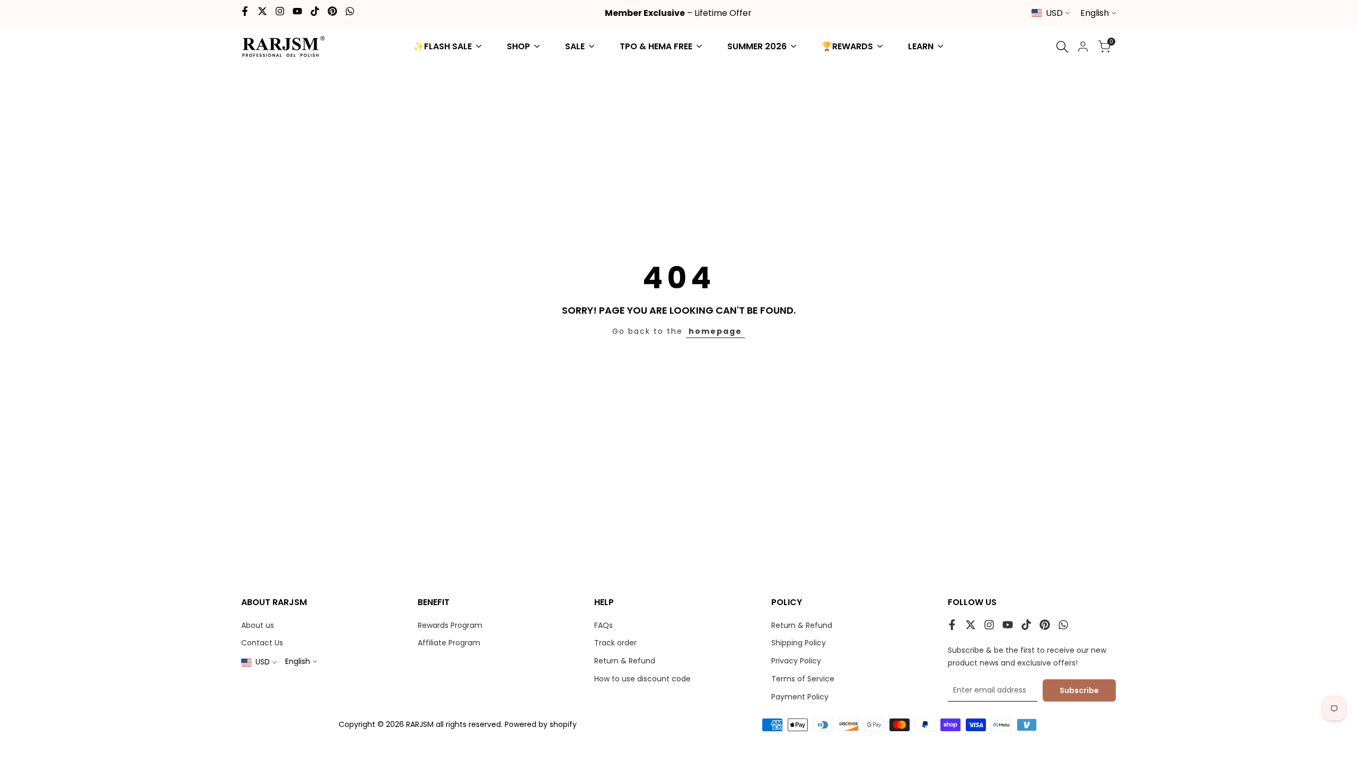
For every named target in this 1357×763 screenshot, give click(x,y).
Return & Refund (624, 660)
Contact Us (262, 642)
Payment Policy (800, 696)
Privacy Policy (796, 660)
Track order (615, 642)
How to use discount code (642, 678)
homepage (715, 331)
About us (257, 625)
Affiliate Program (449, 642)
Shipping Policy (798, 642)
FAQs (603, 625)
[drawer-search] (1062, 47)
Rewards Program (450, 625)
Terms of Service (802, 678)
